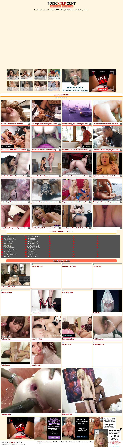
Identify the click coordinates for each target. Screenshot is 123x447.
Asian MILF (32, 250)
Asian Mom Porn (33, 243)
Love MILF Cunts (55, 6)
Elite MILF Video (33, 245)
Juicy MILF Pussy (34, 247)
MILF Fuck (7, 245)
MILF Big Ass (32, 254)
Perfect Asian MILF (10, 254)
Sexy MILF (7, 252)
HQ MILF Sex (8, 241)
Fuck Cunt (61, 3)
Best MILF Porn (33, 256)
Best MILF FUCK (34, 237)
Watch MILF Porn (68, 6)
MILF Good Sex (9, 247)
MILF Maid (8, 243)
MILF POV (7, 256)
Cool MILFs (32, 239)
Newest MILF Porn (10, 250)
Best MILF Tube (33, 241)
